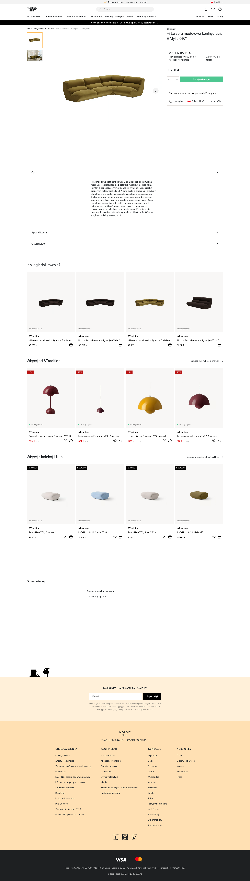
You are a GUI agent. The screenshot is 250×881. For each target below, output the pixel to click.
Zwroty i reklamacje (64, 760)
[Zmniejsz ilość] (169, 79)
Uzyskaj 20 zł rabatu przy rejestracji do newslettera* (127, 2)
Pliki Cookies (61, 803)
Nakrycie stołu (34, 16)
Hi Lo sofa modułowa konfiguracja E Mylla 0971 (72, 29)
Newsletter (60, 771)
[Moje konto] (206, 9)
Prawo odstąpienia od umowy (69, 814)
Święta (151, 793)
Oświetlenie (96, 16)
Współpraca (182, 771)
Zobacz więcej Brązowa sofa (100, 591)
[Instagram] (125, 836)
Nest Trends (153, 809)
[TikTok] (134, 836)
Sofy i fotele (39, 29)
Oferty (220, 16)
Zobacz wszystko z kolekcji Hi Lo (203, 457)
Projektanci (153, 766)
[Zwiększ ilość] (177, 79)
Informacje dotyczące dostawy (70, 782)
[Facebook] (115, 836)
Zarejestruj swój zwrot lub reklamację (73, 766)
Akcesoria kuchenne (75, 16)
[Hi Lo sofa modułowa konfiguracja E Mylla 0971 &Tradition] (104, 90)
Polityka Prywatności (65, 798)
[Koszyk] (219, 9)
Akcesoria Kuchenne (111, 760)
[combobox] (217, 2)
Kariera (180, 766)
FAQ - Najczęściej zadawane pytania (72, 777)
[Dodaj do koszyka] (71, 345)
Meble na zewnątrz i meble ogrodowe (119, 787)
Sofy (48, 29)
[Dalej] (156, 91)
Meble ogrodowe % (147, 16)
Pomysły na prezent (157, 803)
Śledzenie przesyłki (64, 787)
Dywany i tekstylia (114, 16)
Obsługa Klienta (62, 755)
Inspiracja (152, 755)
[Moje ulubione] (212, 9)
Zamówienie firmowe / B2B (68, 809)
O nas (179, 755)
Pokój (150, 798)
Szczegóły (215, 101)
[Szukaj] (99, 9)
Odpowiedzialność (186, 760)
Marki (211, 16)
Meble (130, 16)
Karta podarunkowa (110, 793)
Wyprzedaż (153, 777)
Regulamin (60, 793)
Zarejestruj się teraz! (213, 58)
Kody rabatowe (155, 825)
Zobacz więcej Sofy (96, 596)
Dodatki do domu (53, 16)
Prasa (179, 777)
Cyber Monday (155, 819)
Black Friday (153, 814)
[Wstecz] (52, 91)
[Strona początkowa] (32, 9)
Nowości (200, 16)
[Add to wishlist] (65, 441)
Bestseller (152, 787)
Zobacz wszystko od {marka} (205, 361)
